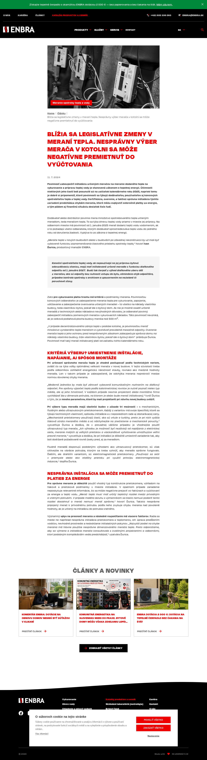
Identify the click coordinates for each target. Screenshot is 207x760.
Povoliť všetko (153, 720)
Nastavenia (153, 736)
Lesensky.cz (181, 754)
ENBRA (31, 700)
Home (51, 113)
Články (40, 15)
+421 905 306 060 (161, 15)
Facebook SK (21, 713)
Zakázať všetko (153, 728)
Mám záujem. (165, 4)
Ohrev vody (68, 704)
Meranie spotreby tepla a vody (71, 102)
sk (179, 29)
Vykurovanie (69, 699)
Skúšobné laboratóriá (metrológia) (124, 704)
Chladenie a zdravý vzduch (77, 708)
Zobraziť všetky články (105, 648)
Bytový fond (112, 708)
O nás (6, 15)
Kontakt (130, 29)
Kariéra (23, 15)
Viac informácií (41, 734)
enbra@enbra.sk (193, 15)
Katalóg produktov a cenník (70, 15)
